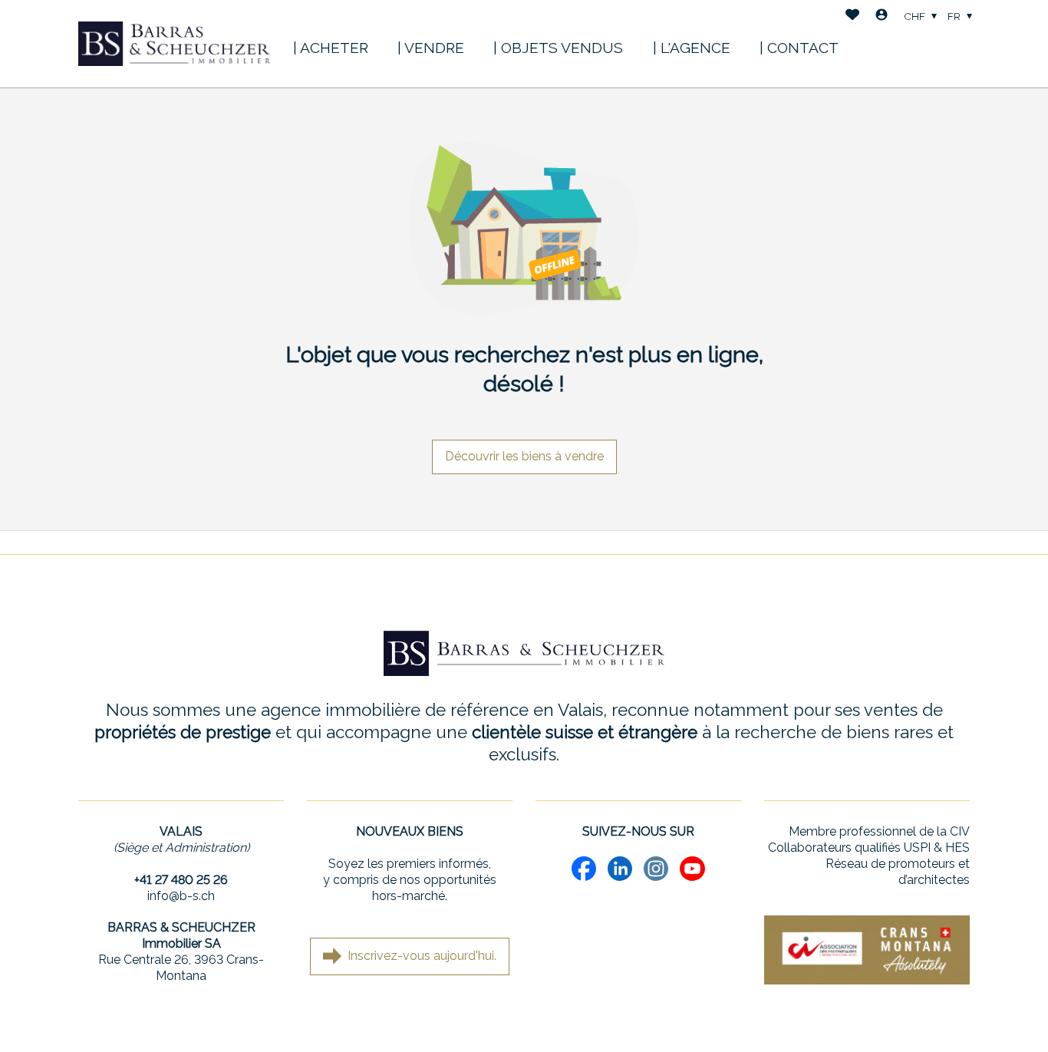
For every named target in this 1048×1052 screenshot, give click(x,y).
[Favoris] (852, 16)
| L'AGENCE (691, 47)
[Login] (881, 16)
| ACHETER (330, 47)
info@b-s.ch (181, 896)
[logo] (174, 43)
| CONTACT (799, 47)
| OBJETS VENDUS (558, 47)
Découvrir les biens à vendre (524, 456)
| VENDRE (430, 47)
